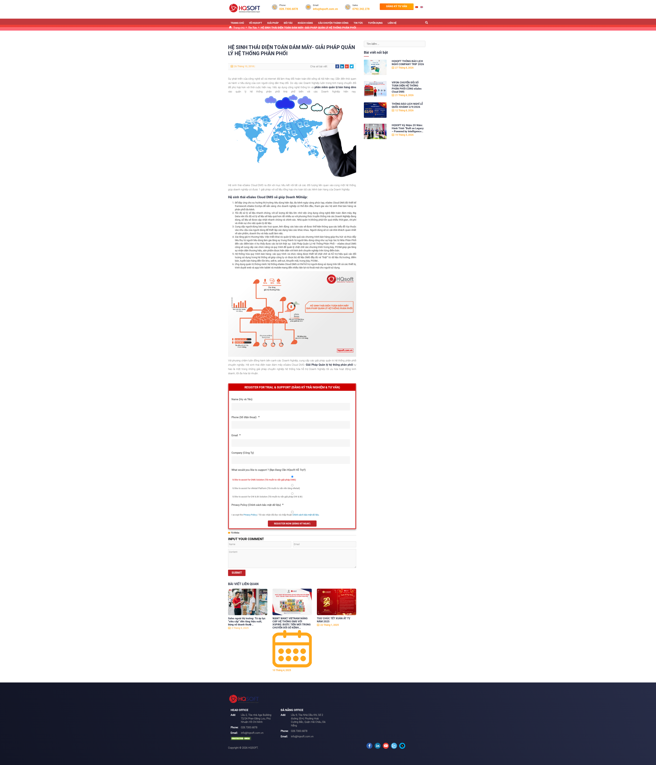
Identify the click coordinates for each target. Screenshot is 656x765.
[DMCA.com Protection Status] (241, 738)
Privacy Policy (250, 514)
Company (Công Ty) (242, 452)
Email (236, 435)
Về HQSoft (255, 23)
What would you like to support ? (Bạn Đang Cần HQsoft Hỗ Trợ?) (268, 469)
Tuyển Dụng (375, 23)
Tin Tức (358, 23)
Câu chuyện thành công (333, 23)
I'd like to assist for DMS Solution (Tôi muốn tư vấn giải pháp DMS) (264, 479)
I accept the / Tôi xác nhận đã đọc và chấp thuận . (275, 514)
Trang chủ (237, 23)
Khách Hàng (305, 23)
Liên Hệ (392, 23)
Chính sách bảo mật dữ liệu (306, 514)
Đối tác (288, 23)
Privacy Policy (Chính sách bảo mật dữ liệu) (257, 504)
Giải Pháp (273, 23)
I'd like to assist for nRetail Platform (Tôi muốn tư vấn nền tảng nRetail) (266, 488)
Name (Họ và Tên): (242, 399)
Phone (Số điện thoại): (245, 417)
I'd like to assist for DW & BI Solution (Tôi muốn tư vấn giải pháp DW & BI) (267, 496)
